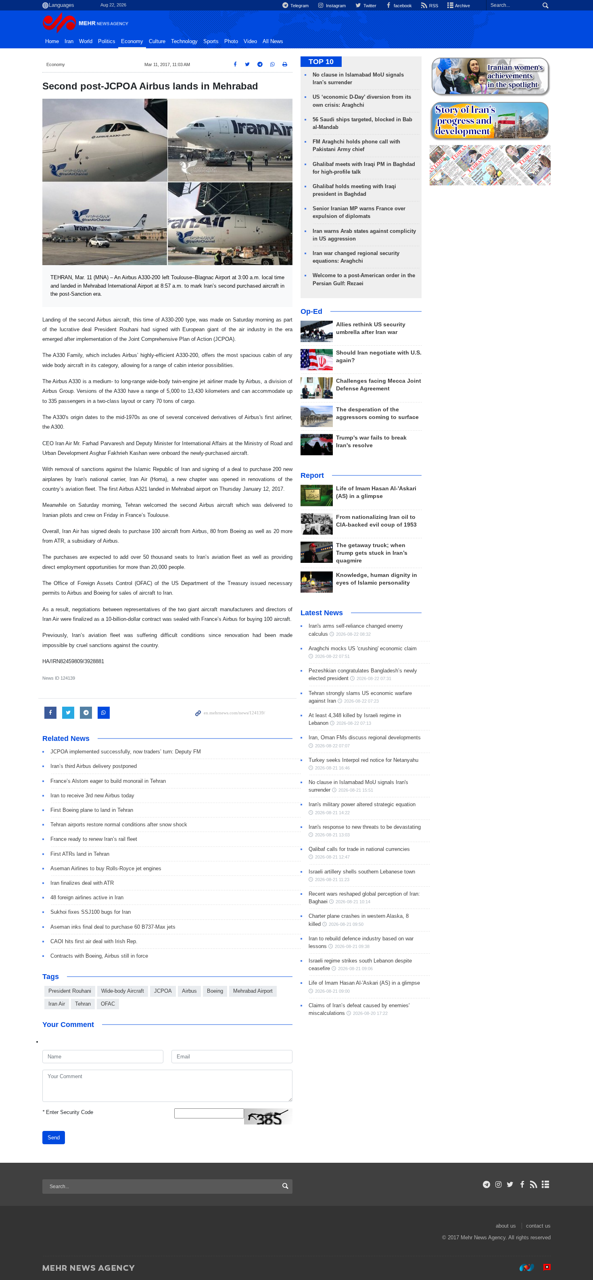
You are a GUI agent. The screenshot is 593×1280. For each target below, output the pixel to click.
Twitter (369, 5)
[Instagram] (498, 1184)
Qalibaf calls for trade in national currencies (359, 849)
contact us (538, 1226)
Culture (157, 41)
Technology (184, 41)
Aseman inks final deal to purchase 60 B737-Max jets (112, 927)
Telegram (299, 5)
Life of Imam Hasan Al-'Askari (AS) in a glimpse (364, 983)
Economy (132, 41)
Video (250, 41)
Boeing (215, 991)
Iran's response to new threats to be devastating (365, 827)
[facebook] (522, 1184)
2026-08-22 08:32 (353, 634)
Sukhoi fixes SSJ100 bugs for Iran (90, 912)
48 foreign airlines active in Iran (86, 897)
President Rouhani (69, 991)
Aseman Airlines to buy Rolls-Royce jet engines (105, 868)
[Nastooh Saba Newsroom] (523, 1267)
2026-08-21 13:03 (332, 834)
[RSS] (534, 1184)
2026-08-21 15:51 (355, 790)
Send (54, 1138)
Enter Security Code (67, 1112)
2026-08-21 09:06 (355, 968)
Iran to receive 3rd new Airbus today (92, 795)
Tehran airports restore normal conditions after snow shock (118, 825)
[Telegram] (487, 1184)
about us (506, 1226)
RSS (433, 5)
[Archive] (546, 1184)
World (85, 41)
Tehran (83, 1004)
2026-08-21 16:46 (332, 768)
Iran (69, 41)
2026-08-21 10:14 (353, 901)
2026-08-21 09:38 (352, 946)
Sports (211, 41)
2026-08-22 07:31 (374, 678)
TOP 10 (321, 62)
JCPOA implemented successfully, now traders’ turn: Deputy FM (125, 752)
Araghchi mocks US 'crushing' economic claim (363, 648)
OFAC (108, 1004)
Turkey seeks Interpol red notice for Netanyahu (363, 760)
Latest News (322, 613)
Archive (462, 5)
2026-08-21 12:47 (332, 857)
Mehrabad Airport (253, 991)
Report (312, 475)
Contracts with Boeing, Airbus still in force (99, 956)
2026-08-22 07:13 (353, 723)
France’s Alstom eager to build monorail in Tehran (108, 781)
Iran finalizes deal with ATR (82, 883)
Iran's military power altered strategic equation (362, 804)
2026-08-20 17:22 (370, 1013)
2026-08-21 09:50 (346, 924)
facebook (402, 5)
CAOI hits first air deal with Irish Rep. (94, 941)
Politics (106, 41)
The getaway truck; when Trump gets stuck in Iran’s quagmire (371, 553)
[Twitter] (510, 1184)
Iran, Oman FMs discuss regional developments (365, 737)
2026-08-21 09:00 (332, 991)
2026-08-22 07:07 (332, 745)
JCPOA (163, 991)
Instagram (335, 5)
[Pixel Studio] (543, 1267)
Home (52, 41)
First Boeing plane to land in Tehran (91, 810)
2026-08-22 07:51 (332, 656)
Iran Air (56, 1004)
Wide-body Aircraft (122, 991)
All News (273, 41)
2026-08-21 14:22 (332, 812)
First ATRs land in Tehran (79, 854)
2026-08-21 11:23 (332, 879)
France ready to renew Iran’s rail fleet (93, 839)
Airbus (189, 991)
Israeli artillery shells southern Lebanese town (362, 872)
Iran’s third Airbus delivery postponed (93, 766)
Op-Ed (311, 311)
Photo (231, 41)
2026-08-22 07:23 (361, 701)
